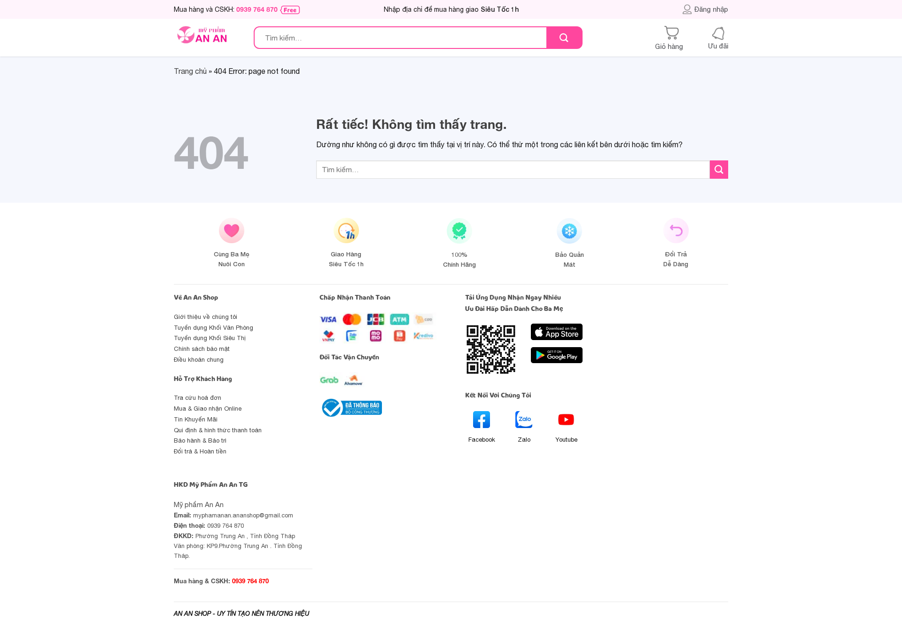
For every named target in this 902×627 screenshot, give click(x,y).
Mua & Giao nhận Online (207, 408)
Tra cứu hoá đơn (197, 397)
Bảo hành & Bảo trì (200, 440)
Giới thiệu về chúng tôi (205, 316)
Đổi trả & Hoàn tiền (200, 451)
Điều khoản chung (199, 359)
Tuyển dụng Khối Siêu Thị (210, 337)
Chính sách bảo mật (202, 348)
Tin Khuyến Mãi (196, 419)
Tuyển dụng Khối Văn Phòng (213, 327)
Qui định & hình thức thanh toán (218, 430)
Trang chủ (190, 71)
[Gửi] (564, 37)
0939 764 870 (257, 9)
